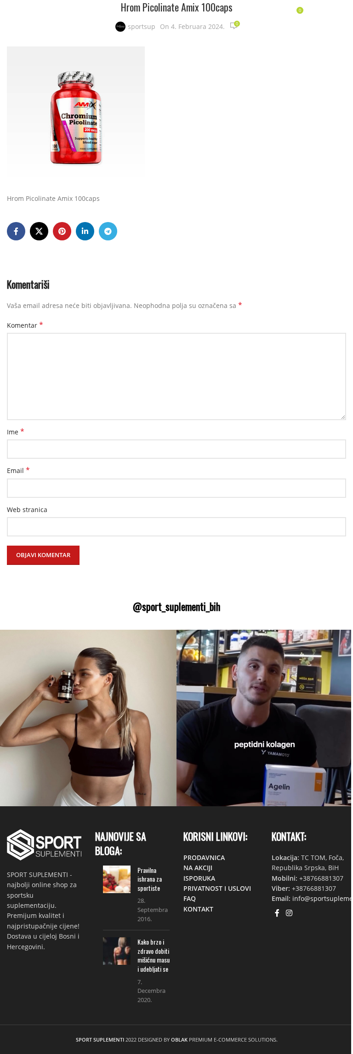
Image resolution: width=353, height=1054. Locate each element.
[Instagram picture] (88, 718)
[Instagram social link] (289, 913)
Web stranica (27, 509)
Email (18, 470)
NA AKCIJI (197, 867)
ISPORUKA (199, 878)
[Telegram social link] (108, 231)
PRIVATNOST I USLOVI (217, 888)
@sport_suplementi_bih (176, 606)
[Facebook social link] (16, 231)
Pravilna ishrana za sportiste (149, 879)
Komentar (25, 325)
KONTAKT (198, 909)
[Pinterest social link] (62, 231)
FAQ (189, 898)
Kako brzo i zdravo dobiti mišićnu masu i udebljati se (153, 955)
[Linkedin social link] (85, 231)
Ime (15, 432)
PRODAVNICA (204, 857)
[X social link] (39, 231)
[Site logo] (34, 13)
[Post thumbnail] (117, 894)
